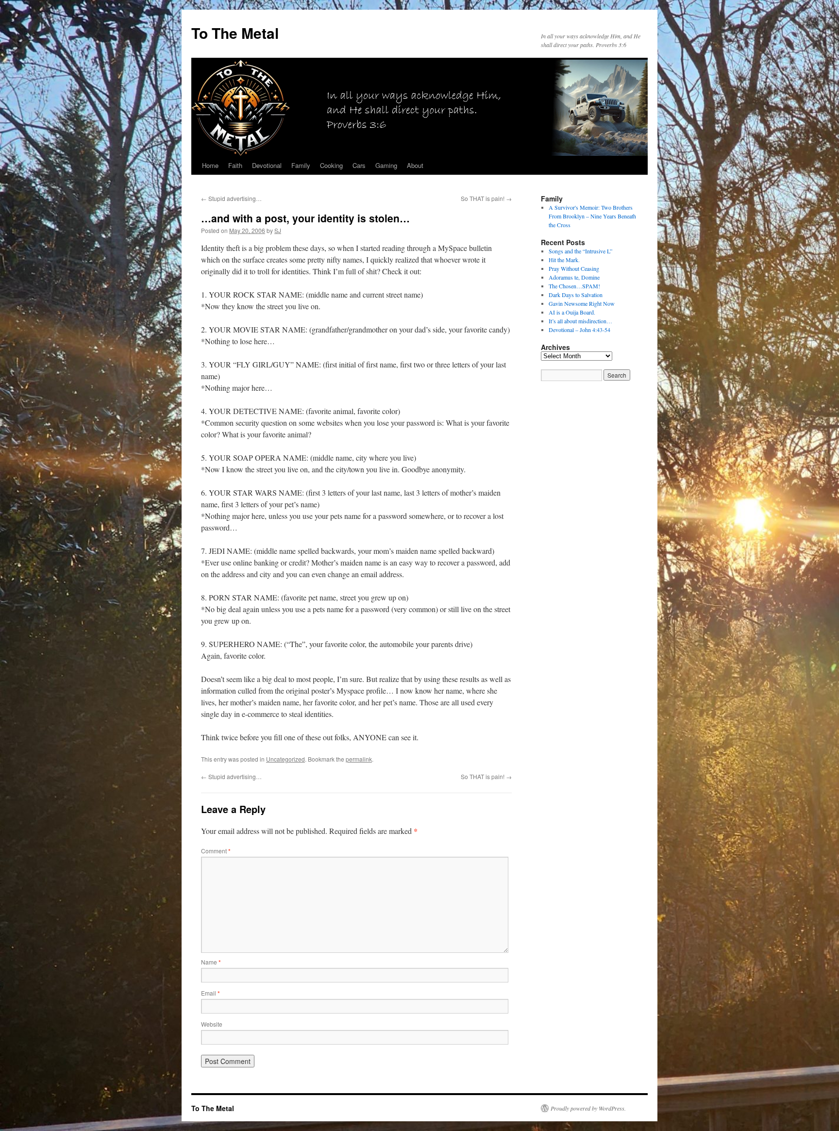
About (415, 165)
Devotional (267, 165)
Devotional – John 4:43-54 (579, 329)
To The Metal (235, 32)
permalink (359, 759)
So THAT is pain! (486, 198)
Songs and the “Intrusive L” (580, 251)
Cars (359, 165)
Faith (235, 165)
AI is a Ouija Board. (572, 312)
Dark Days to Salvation (576, 295)
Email (210, 993)
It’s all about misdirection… (580, 321)
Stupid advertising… (231, 198)
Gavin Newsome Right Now (582, 303)
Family (300, 165)
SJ (277, 230)
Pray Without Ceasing (574, 268)
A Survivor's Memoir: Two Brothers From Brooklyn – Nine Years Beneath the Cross (592, 216)
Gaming (386, 165)
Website (211, 1024)
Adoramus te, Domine (574, 277)
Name (211, 962)
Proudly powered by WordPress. (588, 1108)
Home (210, 165)
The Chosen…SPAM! (574, 286)
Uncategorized (285, 759)
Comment (216, 851)
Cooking (331, 165)
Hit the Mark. (564, 260)
